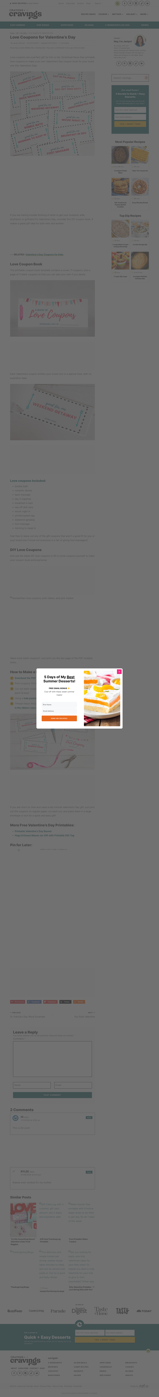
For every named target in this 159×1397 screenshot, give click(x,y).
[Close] (119, 671)
